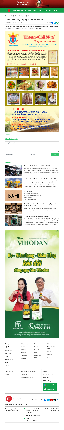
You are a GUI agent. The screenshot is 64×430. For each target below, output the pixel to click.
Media (49, 357)
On (6, 10)
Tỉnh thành (27, 10)
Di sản (49, 351)
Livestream (8, 374)
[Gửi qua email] (57, 23)
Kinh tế (36, 352)
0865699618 (36, 415)
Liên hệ (45, 371)
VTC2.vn (30, 377)
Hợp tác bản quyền (48, 374)
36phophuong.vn (31, 371)
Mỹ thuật (23, 358)
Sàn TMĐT (8, 353)
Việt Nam (20, 10)
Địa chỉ (27, 16)
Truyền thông (47, 10)
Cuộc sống (37, 349)
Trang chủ (8, 16)
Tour (14, 10)
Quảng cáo (46, 377)
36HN (27, 374)
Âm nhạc (23, 352)
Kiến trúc (36, 343)
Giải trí (36, 346)
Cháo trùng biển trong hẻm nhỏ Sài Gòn (36, 216)
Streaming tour (9, 371)
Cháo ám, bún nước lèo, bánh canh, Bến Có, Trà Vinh (40, 178)
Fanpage (7, 134)
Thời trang (24, 355)
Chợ (40, 10)
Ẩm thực (21, 16)
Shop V (35, 10)
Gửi (55, 154)
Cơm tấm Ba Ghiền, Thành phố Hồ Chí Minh (37, 166)
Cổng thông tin (25, 343)
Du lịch (23, 346)
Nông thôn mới (51, 343)
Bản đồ (55, 10)
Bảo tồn (49, 354)
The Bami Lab (28, 191)
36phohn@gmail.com (31, 420)
